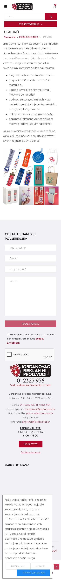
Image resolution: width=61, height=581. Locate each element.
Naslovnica (9, 37)
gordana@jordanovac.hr (39, 413)
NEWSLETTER (30, 444)
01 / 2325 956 (27, 404)
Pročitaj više (18, 566)
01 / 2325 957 (42, 404)
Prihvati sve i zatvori (33, 572)
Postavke (40, 566)
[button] (54, 7)
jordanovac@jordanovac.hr (40, 409)
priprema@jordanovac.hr (36, 421)
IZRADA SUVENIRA (28, 37)
